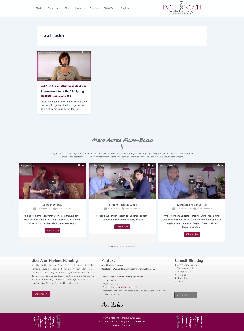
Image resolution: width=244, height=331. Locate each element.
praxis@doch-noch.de (128, 287)
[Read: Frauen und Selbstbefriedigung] (64, 65)
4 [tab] (117, 246)
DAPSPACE (139, 321)
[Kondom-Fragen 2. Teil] (191, 181)
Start (38, 8)
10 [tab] (134, 246)
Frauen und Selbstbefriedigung (62, 91)
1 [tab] (109, 246)
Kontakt (79, 8)
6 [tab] (123, 246)
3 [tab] (115, 246)
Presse (93, 8)
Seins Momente (52, 204)
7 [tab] (126, 246)
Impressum (114, 325)
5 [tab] (120, 246)
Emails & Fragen (79, 86)
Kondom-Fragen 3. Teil (122, 204)
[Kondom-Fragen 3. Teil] (122, 181)
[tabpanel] (52, 203)
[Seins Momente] (52, 181)
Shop (67, 8)
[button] (13, 202)
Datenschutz (128, 325)
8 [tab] (129, 246)
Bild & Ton (109, 8)
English (125, 8)
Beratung (53, 8)
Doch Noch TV (63, 86)
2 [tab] (112, 246)
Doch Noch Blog (48, 86)
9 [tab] (131, 246)
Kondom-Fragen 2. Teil (192, 204)
